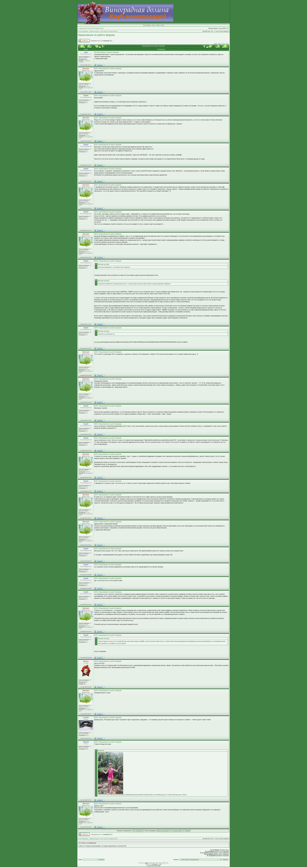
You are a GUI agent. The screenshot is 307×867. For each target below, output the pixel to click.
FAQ (153, 25)
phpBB (146, 863)
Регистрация (147, 25)
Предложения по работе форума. (96, 35)
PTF (161, 864)
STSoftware (155, 864)
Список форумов (83, 31)
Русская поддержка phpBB (153, 865)
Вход (162, 25)
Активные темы (98, 28)
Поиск (158, 25)
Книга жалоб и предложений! (108, 31)
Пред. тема (217, 43)
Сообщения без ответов (85, 28)
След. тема (225, 43)
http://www (97, 342)
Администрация (94, 31)
